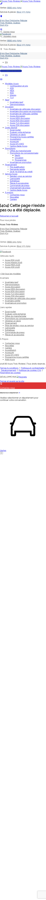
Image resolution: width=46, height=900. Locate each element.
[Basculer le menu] (1, 29)
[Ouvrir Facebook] (5, 34)
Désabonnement (8, 370)
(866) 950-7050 (14, 8)
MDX (12, 90)
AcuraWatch (15, 139)
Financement (11, 165)
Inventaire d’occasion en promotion (25, 111)
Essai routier (15, 130)
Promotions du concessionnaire (24, 153)
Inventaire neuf (16, 102)
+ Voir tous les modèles (10, 274)
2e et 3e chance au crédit (21, 171)
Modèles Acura (12, 83)
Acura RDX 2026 (12, 260)
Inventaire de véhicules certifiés (24, 114)
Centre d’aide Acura (18, 146)
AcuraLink (14, 141)
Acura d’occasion (17, 116)
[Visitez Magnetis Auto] (22, 377)
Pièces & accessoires (19, 183)
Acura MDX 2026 (12, 265)
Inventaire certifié (12, 301)
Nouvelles (14, 197)
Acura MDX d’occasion (20, 118)
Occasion (9, 107)
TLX (12, 97)
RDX (12, 93)
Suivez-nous (8, 32)
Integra (13, 95)
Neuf (7, 100)
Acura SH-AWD (17, 144)
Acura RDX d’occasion (20, 121)
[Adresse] (1, 16)
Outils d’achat (11, 127)
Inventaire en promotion (20, 162)
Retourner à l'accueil (9, 216)
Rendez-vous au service (11, 71)
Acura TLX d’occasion (19, 123)
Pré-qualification (17, 167)
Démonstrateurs (17, 104)
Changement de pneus (20, 188)
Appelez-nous (9, 36)
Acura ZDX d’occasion (20, 125)
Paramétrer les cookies (10, 373)
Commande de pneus (19, 185)
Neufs (17, 155)
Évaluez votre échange (20, 132)
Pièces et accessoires (14, 335)
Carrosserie (15, 178)
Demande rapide (17, 169)
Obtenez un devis (18, 134)
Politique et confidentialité (32, 368)
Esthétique (15, 181)
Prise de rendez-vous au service (19, 325)
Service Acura (11, 174)
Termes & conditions (9, 368)
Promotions (10, 148)
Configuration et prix (19, 86)
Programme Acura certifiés (22, 137)
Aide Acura (10, 359)
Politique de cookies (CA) (30, 370)
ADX (12, 88)
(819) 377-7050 (23, 12)
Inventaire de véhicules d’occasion (25, 109)
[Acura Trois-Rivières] (20, 1)
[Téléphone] (1, 3)
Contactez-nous (17, 195)
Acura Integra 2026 (13, 262)
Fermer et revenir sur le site (12, 381)
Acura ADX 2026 (12, 267)
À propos (9, 192)
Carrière (13, 199)
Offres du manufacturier (20, 151)
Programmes (20, 160)
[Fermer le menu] (1, 79)
